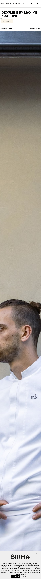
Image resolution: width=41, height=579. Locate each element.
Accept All (15, 576)
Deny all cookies (34, 554)
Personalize (25, 576)
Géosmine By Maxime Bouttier (14, 26)
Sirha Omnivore (7, 21)
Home (3, 26)
